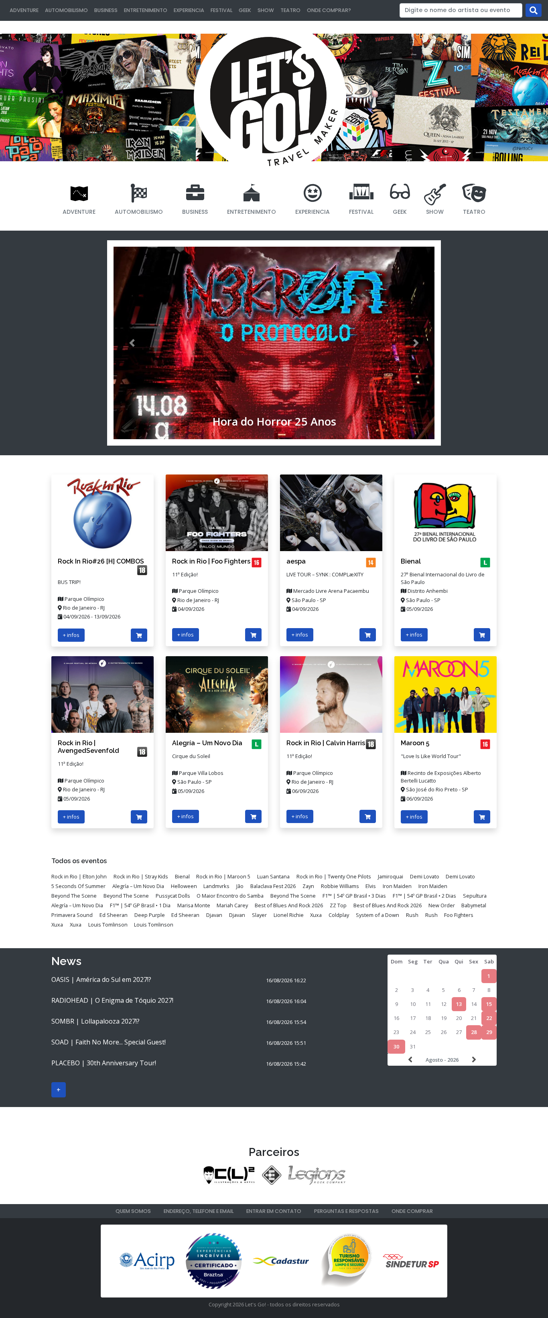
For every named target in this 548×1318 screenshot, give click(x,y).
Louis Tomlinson (108, 924)
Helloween (184, 886)
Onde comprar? (329, 10)
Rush (412, 915)
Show (266, 10)
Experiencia (189, 10)
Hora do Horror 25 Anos (274, 421)
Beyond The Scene (74, 895)
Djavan (214, 915)
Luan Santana (273, 876)
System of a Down (377, 915)
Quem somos (133, 1211)
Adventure (24, 10)
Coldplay (339, 915)
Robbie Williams (340, 886)
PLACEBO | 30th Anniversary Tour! (103, 1062)
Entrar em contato (273, 1211)
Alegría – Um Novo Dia (207, 743)
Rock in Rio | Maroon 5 (223, 876)
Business (106, 10)
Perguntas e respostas (346, 1211)
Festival (221, 10)
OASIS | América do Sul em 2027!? (101, 979)
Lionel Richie (289, 915)
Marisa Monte (193, 905)
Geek (245, 10)
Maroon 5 (415, 743)
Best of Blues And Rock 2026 (289, 905)
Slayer (259, 915)
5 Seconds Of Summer (78, 886)
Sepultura (475, 895)
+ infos (71, 635)
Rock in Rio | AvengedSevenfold (88, 746)
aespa (296, 561)
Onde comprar (412, 1211)
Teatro (290, 10)
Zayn (308, 886)
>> (473, 1060)
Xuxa (316, 915)
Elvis (370, 886)
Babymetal (473, 905)
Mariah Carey (232, 905)
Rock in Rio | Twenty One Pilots (333, 876)
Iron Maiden (397, 886)
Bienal (411, 561)
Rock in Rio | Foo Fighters (211, 561)
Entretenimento (145, 10)
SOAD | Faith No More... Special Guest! (108, 1042)
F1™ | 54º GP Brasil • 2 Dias (424, 895)
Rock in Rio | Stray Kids (141, 876)
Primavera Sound (72, 915)
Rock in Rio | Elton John (79, 876)
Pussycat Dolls (173, 895)
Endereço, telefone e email (198, 1211)
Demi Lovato (424, 876)
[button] (132, 343)
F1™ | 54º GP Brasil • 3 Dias (354, 895)
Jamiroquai (390, 876)
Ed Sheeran (113, 915)
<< (411, 1060)
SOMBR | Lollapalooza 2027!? (95, 1021)
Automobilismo (66, 10)
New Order (441, 905)
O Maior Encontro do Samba (230, 895)
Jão (240, 886)
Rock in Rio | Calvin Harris (325, 743)
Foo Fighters (458, 915)
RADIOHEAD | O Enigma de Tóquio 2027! (112, 1000)
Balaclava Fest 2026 (273, 886)
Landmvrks (216, 886)
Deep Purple (149, 915)
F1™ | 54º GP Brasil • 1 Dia (140, 905)
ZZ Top (338, 905)
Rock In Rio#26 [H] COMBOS (101, 561)
